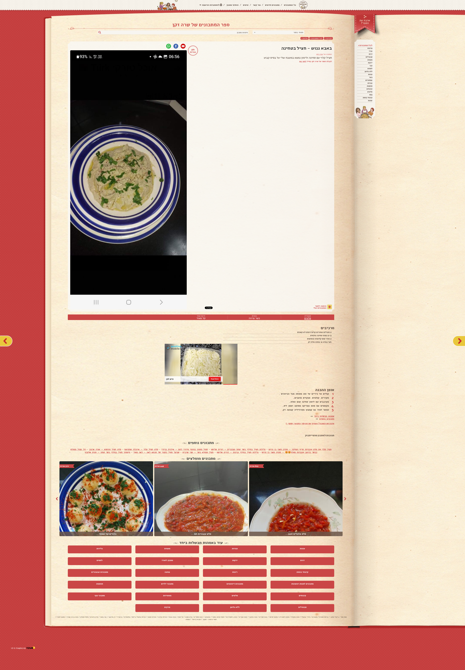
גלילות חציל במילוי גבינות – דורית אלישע (238, 452)
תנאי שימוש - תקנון (209, 619)
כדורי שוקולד (305, 617)
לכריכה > (328, 38)
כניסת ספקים (323, 617)
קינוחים (369, 89)
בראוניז (119, 617)
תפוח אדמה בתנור (218, 617)
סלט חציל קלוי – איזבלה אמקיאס (141, 449)
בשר (370, 77)
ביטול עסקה (334, 617)
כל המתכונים (290, 5)
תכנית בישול (196, 619)
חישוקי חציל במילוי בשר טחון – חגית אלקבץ (107, 452)
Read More (214, 379)
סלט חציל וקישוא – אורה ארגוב (105, 449)
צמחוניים (368, 80)
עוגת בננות (172, 617)
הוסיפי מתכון (233, 5)
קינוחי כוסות (367, 97)
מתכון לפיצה (273, 617)
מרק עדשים (94, 617)
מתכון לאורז (167, 560)
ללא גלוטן (368, 71)
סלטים (369, 92)
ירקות (370, 63)
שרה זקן (319, 54)
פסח (370, 95)
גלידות (100, 548)
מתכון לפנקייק (284, 617)
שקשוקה (207, 617)
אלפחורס (127, 617)
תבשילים (369, 57)
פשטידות (167, 595)
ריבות (234, 572)
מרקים (370, 48)
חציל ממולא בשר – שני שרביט (197, 452)
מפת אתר (344, 617)
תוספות (369, 86)
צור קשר (257, 5)
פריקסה (180, 617)
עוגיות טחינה (162, 617)
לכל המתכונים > (316, 38)
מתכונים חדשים (272, 5)
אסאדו (188, 619)
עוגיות (370, 83)
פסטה (167, 572)
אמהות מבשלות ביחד (324, 416)
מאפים (370, 60)
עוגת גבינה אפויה (72, 617)
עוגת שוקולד (295, 617)
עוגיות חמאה (152, 617)
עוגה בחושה (253, 617)
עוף (371, 65)
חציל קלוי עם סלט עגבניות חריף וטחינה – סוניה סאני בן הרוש (300, 449)
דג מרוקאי (111, 617)
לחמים (370, 68)
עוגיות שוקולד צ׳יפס (139, 617)
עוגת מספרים (198, 617)
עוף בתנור (103, 617)
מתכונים (315, 617)
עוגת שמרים (243, 617)
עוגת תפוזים (263, 617)
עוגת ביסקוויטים (231, 617)
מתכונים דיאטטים (235, 583)
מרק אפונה (188, 617)
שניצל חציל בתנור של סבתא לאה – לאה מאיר (156, 452)
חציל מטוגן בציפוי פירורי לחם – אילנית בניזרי (184, 449)
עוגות (370, 74)
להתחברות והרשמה (210, 5)
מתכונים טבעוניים (99, 572)
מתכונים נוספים (326, 418)
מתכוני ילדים (167, 583)
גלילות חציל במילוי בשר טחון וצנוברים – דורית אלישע (238, 449)
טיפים (245, 5)
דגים (370, 54)
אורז (370, 51)
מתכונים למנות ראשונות (302, 583)
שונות (370, 100)
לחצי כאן (302, 61)
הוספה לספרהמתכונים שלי (319, 307)
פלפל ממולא (84, 617)
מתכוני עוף (100, 595)
